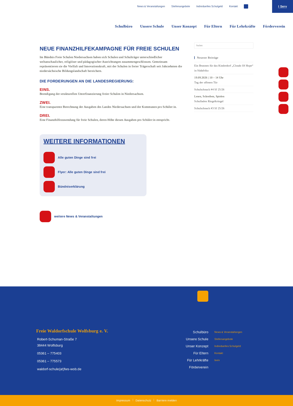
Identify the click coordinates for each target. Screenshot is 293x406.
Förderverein (274, 26)
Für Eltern (213, 26)
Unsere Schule (152, 26)
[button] (263, 6)
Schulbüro (123, 26)
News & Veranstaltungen (151, 6)
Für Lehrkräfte (242, 26)
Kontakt (233, 6)
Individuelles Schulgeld (209, 6)
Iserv (217, 360)
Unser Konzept (184, 26)
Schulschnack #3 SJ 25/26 (209, 108)
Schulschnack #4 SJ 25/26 (209, 89)
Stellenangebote (180, 6)
